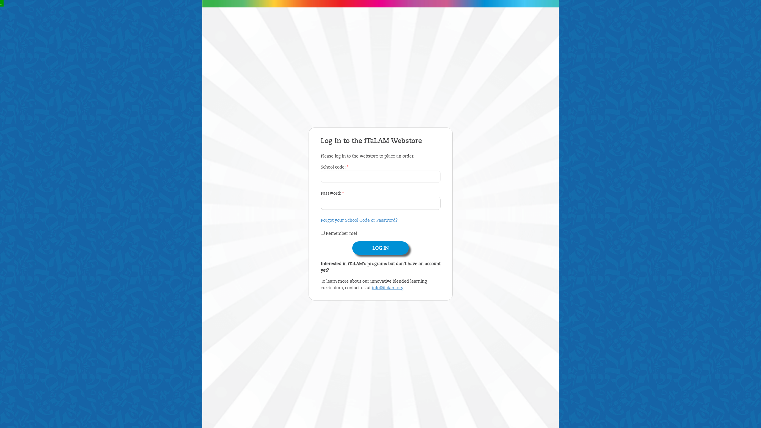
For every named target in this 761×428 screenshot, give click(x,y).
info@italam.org (387, 288)
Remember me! (341, 234)
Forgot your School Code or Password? (359, 220)
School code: (334, 167)
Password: (332, 193)
